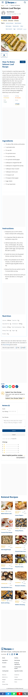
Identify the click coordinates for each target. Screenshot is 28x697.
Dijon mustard (9, 29)
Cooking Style (5, 671)
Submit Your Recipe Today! (13, 398)
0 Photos (16, 20)
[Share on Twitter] (6, 386)
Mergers (4, 679)
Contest (16, 677)
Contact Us (16, 674)
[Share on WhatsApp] (10, 386)
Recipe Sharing (6, 344)
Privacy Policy (5, 684)
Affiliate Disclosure (18, 679)
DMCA (3, 682)
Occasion (4, 662)
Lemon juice (19, 29)
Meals (3, 658)
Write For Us (4, 677)
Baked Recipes (18, 23)
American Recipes (9, 23)
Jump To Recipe (6, 17)
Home (2, 5)
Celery (21, 26)
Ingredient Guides (18, 671)
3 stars (12, 411)
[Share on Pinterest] (15, 17)
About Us (4, 674)
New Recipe (17, 660)
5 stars (15, 411)
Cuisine (4, 666)
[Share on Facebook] (3, 386)
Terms (15, 682)
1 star (9, 411)
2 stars (11, 411)
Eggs (14, 29)
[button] (25, 693)
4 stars (14, 411)
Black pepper (8, 26)
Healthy (16, 658)
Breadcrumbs (16, 26)
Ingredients (5, 660)
